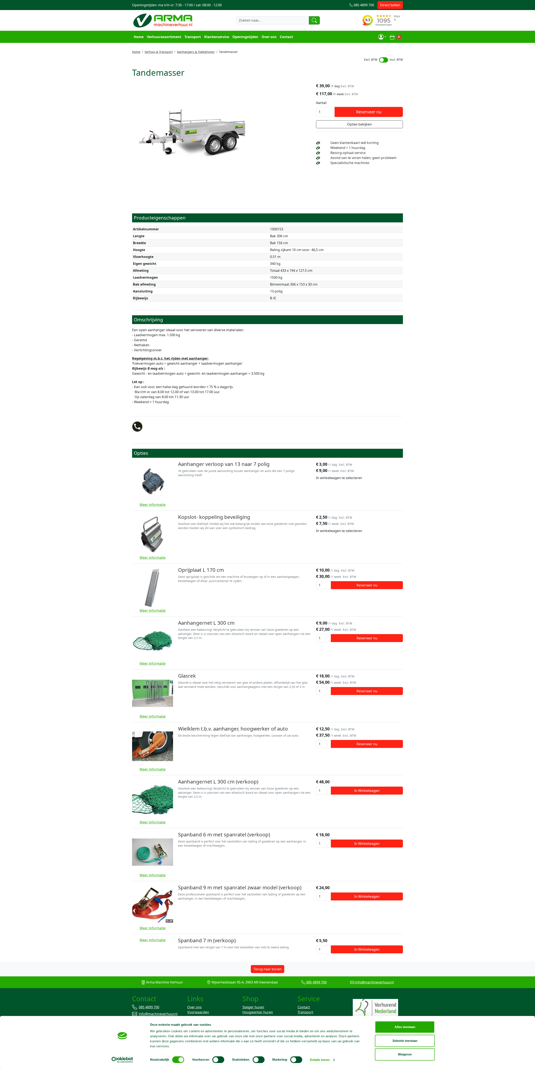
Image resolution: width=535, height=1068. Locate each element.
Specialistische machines (349, 162)
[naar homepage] (163, 20)
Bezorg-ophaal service (348, 152)
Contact (286, 37)
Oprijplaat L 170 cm (201, 569)
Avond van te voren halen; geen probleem (363, 157)
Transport (193, 37)
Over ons (269, 37)
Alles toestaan (405, 1027)
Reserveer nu (368, 112)
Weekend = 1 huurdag (347, 147)
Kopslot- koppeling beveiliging (214, 516)
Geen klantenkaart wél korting (354, 142)
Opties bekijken (359, 124)
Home (139, 37)
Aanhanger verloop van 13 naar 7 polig (224, 463)
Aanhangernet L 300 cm (206, 622)
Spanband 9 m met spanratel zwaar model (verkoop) (239, 887)
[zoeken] (314, 20)
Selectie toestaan (404, 1040)
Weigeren (405, 1054)
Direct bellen (390, 5)
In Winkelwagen (367, 790)
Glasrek (187, 675)
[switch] (218, 1059)
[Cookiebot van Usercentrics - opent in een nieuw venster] (122, 1060)
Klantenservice (216, 37)
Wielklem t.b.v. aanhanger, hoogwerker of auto (233, 728)
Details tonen (319, 1060)
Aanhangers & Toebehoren (196, 52)
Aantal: (321, 102)
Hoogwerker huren (257, 1012)
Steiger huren (253, 1007)
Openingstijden (245, 37)
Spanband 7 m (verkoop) (207, 940)
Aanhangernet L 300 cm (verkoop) (218, 781)
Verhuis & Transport (159, 52)
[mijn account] (382, 36)
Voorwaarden (198, 1012)
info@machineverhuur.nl (374, 982)
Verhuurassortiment (164, 37)
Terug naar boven (267, 969)
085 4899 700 (316, 982)
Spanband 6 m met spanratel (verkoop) (224, 834)
